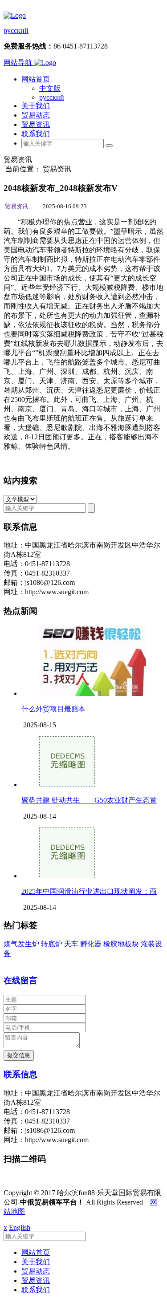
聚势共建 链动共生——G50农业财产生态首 (89, 800)
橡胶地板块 (121, 944)
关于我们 (35, 106)
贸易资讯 (35, 124)
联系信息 (20, 1074)
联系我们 (35, 134)
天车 (71, 944)
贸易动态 (35, 115)
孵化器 (91, 944)
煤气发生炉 (21, 944)
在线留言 (20, 980)
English (19, 1227)
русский (16, 30)
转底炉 (51, 944)
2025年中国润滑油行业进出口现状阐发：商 (89, 891)
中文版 (50, 88)
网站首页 (35, 79)
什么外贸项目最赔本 (53, 709)
